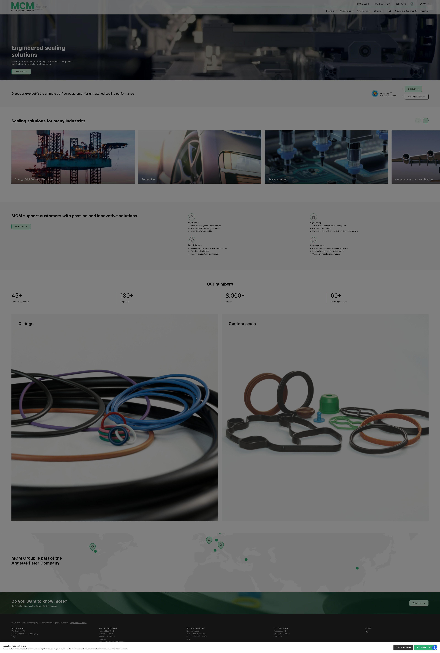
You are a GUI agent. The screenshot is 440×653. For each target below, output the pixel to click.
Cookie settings (403, 647)
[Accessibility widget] (434, 647)
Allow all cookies (425, 647)
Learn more (124, 649)
